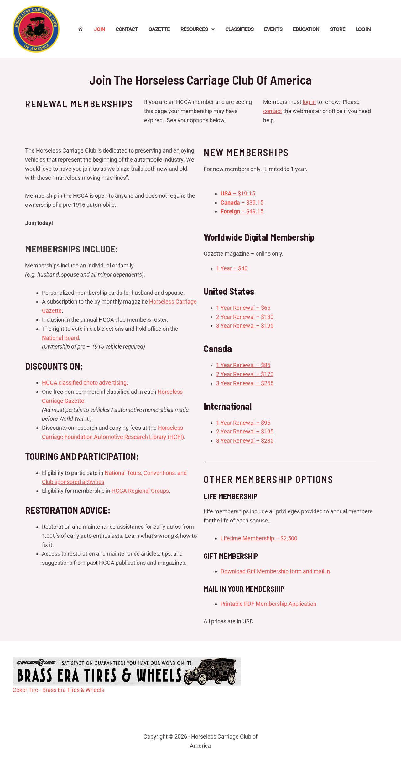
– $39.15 (242, 202)
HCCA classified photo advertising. (85, 382)
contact (272, 111)
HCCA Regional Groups (140, 490)
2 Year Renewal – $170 (244, 374)
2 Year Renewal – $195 (244, 431)
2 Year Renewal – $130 (244, 317)
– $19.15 (238, 193)
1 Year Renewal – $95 (243, 422)
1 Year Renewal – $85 (243, 365)
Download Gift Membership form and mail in (275, 571)
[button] (211, 29)
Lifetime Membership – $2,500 (259, 538)
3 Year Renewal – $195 (244, 325)
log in (309, 102)
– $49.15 (242, 211)
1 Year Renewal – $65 (243, 307)
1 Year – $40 (231, 268)
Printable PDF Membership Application (268, 603)
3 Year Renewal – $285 (244, 440)
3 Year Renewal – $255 (244, 383)
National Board (60, 338)
